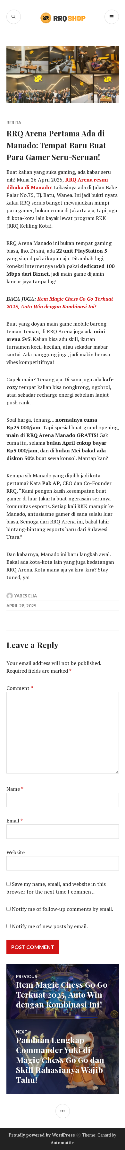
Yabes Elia (25, 595)
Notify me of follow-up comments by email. (62, 908)
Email (14, 820)
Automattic (62, 1143)
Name (14, 788)
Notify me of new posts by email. (50, 926)
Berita (13, 122)
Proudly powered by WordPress (42, 1135)
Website (15, 852)
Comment (19, 688)
